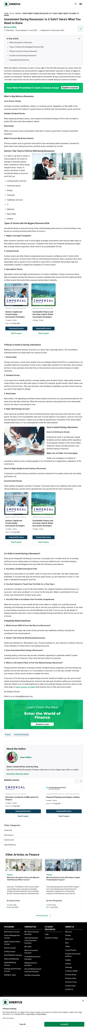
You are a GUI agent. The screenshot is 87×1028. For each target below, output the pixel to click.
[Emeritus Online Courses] (12, 4)
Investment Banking (21, 734)
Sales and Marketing (11, 959)
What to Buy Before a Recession (20, 42)
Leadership (8, 830)
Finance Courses (10, 948)
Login (47, 934)
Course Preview (70, 950)
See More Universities (32, 975)
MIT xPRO (27, 947)
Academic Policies (51, 938)
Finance (18, 13)
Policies (68, 935)
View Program (16, 333)
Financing (68, 967)
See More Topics (10, 975)
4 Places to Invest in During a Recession (23, 51)
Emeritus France (71, 982)
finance (8, 734)
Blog (12, 13)
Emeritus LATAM (71, 971)
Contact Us (69, 989)
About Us (68, 932)
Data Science (8, 835)
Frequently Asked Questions (19, 60)
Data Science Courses (12, 932)
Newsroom (69, 939)
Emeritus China (70, 978)
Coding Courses (9, 951)
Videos (67, 946)
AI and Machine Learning (13, 955)
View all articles (42, 915)
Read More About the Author (17, 774)
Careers (68, 964)
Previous (76, 781)
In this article (13, 38)
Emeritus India (70, 986)
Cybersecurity (9, 840)
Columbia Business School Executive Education (31, 940)
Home (6, 13)
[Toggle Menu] (80, 4)
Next (81, 781)
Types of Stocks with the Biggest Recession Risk (26, 47)
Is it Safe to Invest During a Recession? (23, 55)
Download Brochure (16, 328)
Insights (68, 960)
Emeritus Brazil (70, 975)
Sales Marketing (10, 845)
